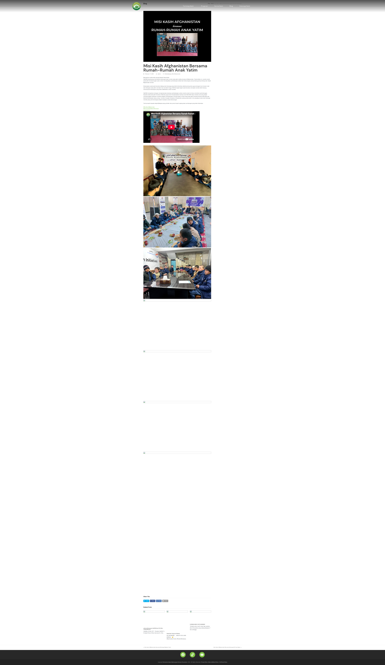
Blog (231, 6)
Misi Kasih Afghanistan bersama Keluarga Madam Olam (157, 647)
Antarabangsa (168, 74)
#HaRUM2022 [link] (146, 110)
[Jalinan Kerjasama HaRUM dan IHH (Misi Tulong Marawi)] (154, 618)
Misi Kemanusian (176, 74)
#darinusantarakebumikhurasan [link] (151, 108)
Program (204, 6)
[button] (188, 6)
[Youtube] (202, 654)
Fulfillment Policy (223, 662)
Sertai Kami (218, 6)
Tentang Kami (188, 6)
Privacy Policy (204, 662)
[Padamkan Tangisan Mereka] (177, 621)
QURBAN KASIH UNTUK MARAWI (197, 624)
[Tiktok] (192, 654)
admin (159, 74)
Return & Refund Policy (213, 662)
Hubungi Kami (244, 6)
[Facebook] (183, 654)
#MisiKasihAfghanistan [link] (149, 107)
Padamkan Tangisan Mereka (173, 633)
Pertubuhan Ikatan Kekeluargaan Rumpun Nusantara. (175, 662)
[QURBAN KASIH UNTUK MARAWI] (200, 616)
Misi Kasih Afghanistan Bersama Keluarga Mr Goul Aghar (227, 647)
